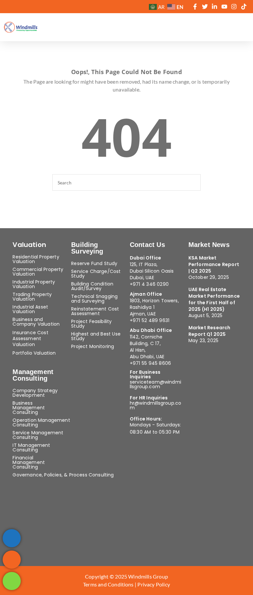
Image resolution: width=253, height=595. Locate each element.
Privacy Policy (153, 584)
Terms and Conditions (109, 584)
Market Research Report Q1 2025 (209, 331)
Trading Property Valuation (32, 296)
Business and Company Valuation (36, 321)
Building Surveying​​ (87, 248)
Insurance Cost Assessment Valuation (30, 338)
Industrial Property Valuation (34, 284)
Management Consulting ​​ (33, 375)
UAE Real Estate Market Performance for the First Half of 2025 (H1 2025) (214, 299)
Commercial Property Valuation (38, 271)
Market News (209, 244)
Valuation (29, 244)
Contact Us (147, 244)
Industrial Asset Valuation (30, 309)
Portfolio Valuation (34, 353)
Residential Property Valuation (36, 259)
